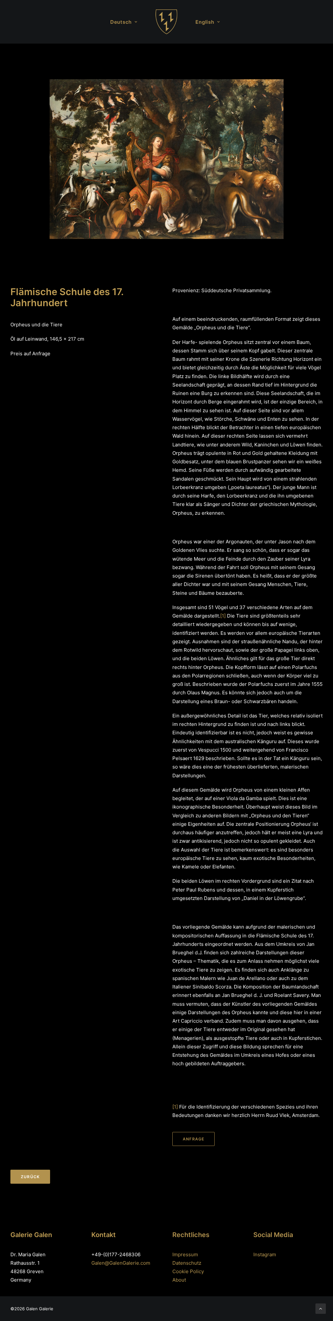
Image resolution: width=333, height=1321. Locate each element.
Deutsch (121, 22)
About (179, 1280)
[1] (223, 616)
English (204, 22)
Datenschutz (186, 1263)
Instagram (264, 1254)
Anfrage (193, 1139)
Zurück (30, 1176)
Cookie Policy (188, 1271)
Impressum (185, 1254)
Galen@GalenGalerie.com (120, 1263)
